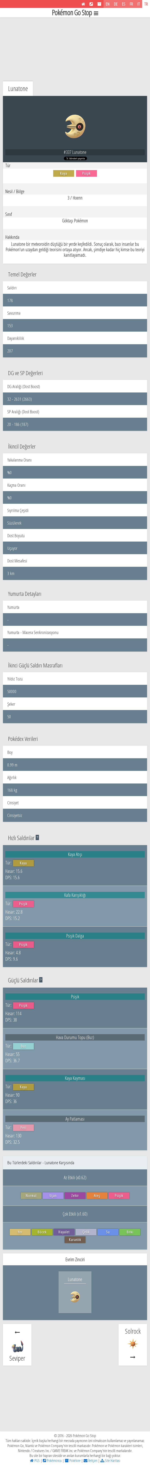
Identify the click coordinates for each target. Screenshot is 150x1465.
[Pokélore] (99, 4)
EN (108, 4)
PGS (37, 1460)
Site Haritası (112, 1460)
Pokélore (74, 1460)
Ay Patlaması (75, 1119)
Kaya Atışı (75, 854)
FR (131, 4)
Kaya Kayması (75, 1078)
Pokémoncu (54, 1460)
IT (138, 4)
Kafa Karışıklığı (75, 895)
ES (123, 4)
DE (116, 4)
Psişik (75, 996)
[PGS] (83, 4)
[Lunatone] (75, 1305)
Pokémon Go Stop (72, 12)
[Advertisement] (75, 48)
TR (146, 4)
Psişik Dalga (75, 936)
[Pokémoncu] (91, 4)
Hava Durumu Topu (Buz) (75, 1037)
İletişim (92, 1460)
